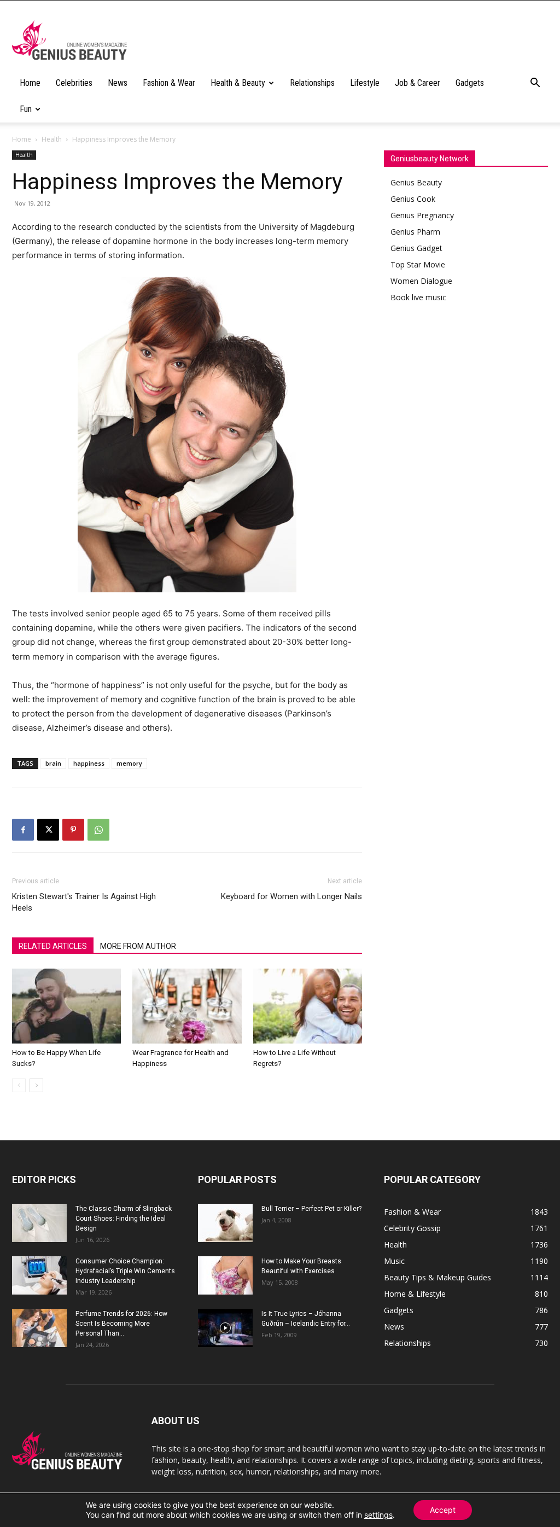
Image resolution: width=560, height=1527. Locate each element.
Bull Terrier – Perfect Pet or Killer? (311, 1209)
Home (30, 83)
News (117, 83)
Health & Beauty (238, 83)
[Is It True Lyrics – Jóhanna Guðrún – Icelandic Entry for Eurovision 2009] (225, 1328)
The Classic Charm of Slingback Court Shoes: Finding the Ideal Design (123, 1218)
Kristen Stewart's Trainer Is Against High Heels (84, 902)
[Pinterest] (73, 830)
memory (129, 763)
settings (378, 1514)
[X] (48, 830)
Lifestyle (365, 83)
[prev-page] (19, 1085)
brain (53, 763)
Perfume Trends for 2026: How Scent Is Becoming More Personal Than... (121, 1323)
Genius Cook (412, 199)
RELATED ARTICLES (53, 946)
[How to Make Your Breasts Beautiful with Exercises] (225, 1275)
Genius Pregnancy (422, 215)
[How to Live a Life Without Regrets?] (307, 1006)
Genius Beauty (416, 182)
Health (52, 139)
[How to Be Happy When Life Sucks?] (66, 1006)
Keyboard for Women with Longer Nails (291, 896)
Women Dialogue (421, 281)
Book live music (418, 297)
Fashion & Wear (169, 83)
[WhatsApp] (98, 830)
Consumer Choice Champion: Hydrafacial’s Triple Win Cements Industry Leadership (125, 1271)
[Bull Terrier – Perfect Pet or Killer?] (225, 1223)
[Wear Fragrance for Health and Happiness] (186, 1006)
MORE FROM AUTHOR (138, 946)
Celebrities (74, 83)
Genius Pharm (415, 231)
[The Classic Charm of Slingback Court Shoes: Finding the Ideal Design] (39, 1223)
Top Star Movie (417, 264)
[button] (535, 84)
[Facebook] (23, 830)
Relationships (312, 83)
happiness (88, 763)
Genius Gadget (416, 248)
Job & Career (417, 83)
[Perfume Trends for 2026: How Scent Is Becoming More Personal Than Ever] (39, 1328)
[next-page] (36, 1085)
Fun (26, 109)
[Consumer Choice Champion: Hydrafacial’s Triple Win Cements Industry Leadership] (39, 1275)
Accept (443, 1509)
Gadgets (470, 83)
